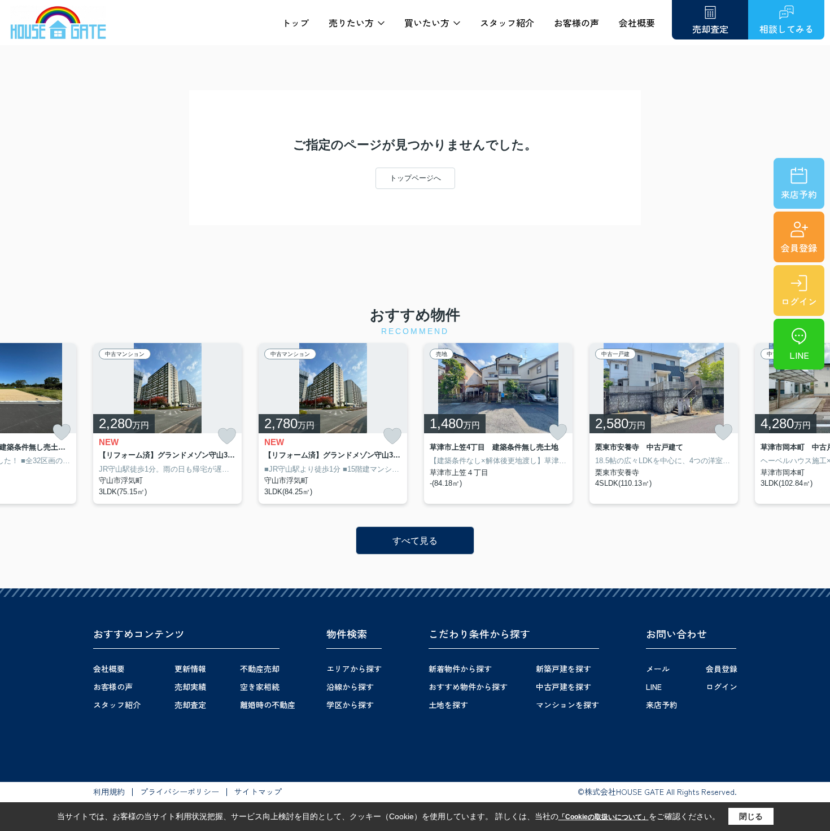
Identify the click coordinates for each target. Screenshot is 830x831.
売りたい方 (351, 22)
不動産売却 (259, 668)
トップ (295, 22)
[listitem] (167, 423)
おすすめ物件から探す (468, 686)
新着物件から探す (460, 668)
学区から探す (350, 704)
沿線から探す (350, 686)
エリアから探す (354, 668)
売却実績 (190, 686)
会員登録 (799, 247)
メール (658, 668)
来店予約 (799, 194)
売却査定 (190, 704)
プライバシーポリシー (179, 791)
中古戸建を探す (563, 686)
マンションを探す (567, 704)
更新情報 (190, 668)
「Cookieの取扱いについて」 (603, 817)
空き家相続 (259, 686)
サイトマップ (258, 791)
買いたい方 (426, 22)
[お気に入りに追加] (62, 432)
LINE (799, 355)
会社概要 (637, 22)
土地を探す (448, 704)
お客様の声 (576, 22)
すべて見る (415, 541)
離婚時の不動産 (267, 704)
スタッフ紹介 (507, 22)
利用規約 (109, 791)
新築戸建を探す (563, 668)
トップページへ (415, 178)
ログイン (799, 301)
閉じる (751, 816)
